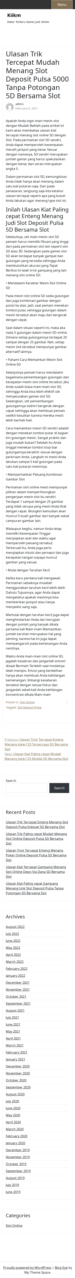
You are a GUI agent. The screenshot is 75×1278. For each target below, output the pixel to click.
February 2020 (16, 1136)
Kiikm (14, 15)
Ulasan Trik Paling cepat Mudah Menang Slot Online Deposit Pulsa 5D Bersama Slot (36, 839)
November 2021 (18, 989)
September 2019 (18, 1171)
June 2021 (13, 1024)
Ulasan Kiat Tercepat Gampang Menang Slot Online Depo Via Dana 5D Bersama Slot (36, 872)
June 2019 (13, 1192)
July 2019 (12, 1185)
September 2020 (18, 1087)
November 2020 (18, 1073)
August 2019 (15, 1178)
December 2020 (18, 1066)
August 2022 (15, 927)
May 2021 (13, 1031)
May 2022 (13, 947)
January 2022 (15, 975)
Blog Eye (61, 1267)
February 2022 (16, 968)
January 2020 (15, 1143)
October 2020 (16, 1080)
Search (11, 780)
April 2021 (13, 1038)
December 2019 (18, 1150)
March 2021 (15, 1045)
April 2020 (13, 1122)
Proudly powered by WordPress (27, 1267)
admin (19, 104)
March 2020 (15, 1129)
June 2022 (13, 941)
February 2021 (16, 1052)
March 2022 (15, 961)
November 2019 (18, 1157)
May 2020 (13, 1115)
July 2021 (12, 1017)
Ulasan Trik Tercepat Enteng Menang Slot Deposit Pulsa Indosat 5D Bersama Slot (37, 824)
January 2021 (15, 1059)
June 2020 (13, 1108)
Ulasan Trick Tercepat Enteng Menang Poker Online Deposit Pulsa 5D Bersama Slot (36, 855)
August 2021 (15, 1010)
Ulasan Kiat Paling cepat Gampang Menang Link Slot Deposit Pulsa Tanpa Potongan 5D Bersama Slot (35, 888)
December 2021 (18, 982)
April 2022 (13, 954)
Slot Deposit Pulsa (29, 707)
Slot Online (27, 702)
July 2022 (12, 934)
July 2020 (12, 1101)
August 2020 (15, 1094)
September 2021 (18, 1003)
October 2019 (16, 1164)
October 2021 (16, 996)
